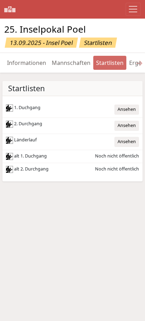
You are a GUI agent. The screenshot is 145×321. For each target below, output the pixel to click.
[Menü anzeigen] (133, 9)
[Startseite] (9, 9)
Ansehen (127, 109)
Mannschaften (71, 63)
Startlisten (110, 63)
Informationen (26, 63)
